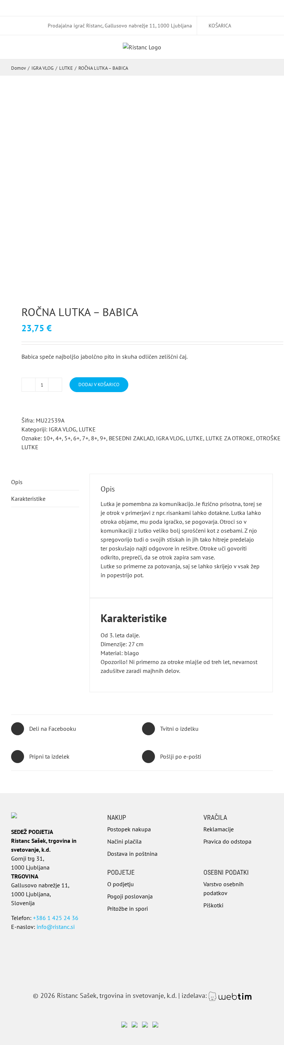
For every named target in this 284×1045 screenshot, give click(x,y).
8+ (94, 438)
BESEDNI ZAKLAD (131, 438)
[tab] (45, 482)
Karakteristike (28, 498)
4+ (58, 438)
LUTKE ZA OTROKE (229, 438)
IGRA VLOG (62, 429)
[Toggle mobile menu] (270, 52)
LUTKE (87, 429)
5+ (67, 438)
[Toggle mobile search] (257, 52)
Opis (17, 482)
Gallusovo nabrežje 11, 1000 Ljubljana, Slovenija (40, 894)
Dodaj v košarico (98, 384)
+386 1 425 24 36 (55, 917)
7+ (85, 438)
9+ (103, 438)
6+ (76, 438)
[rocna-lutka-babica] (142, 199)
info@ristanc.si (56, 926)
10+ (48, 438)
